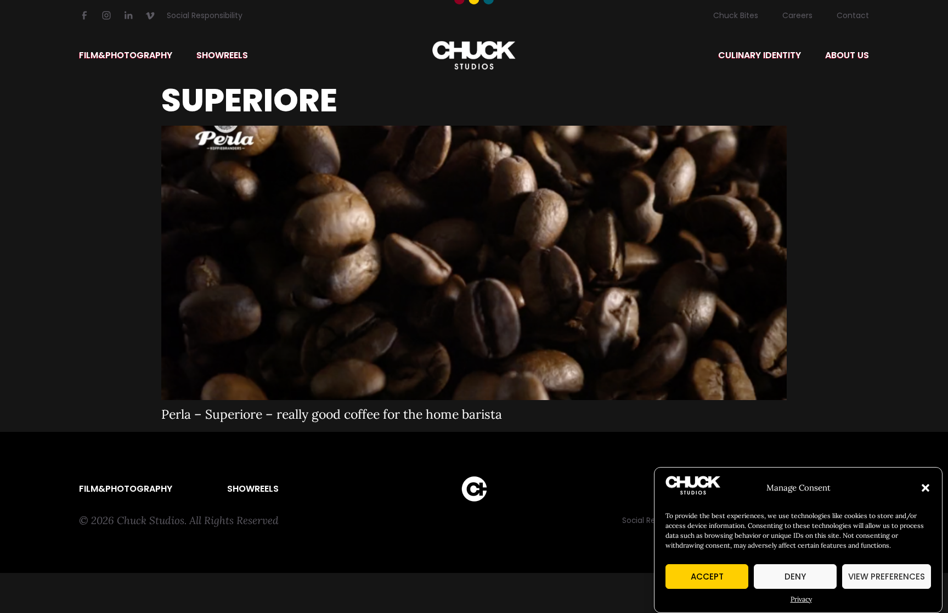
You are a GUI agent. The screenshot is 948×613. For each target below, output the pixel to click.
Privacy (801, 599)
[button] (925, 487)
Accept (707, 576)
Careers (797, 15)
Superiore (249, 100)
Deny (795, 576)
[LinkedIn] (128, 15)
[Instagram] (106, 15)
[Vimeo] (150, 15)
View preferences (886, 576)
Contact (853, 15)
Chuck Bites (735, 15)
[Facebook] (84, 15)
